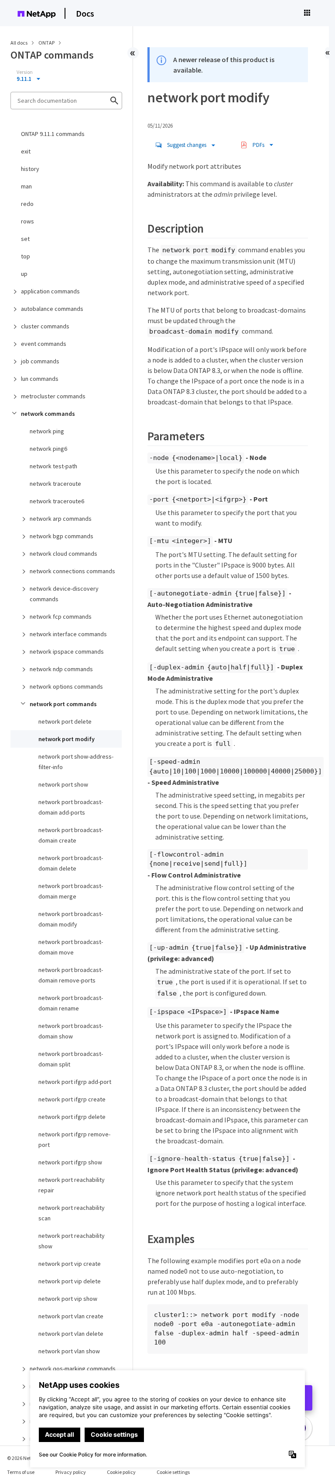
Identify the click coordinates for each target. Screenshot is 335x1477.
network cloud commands (63, 553)
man (26, 186)
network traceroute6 (57, 501)
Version (25, 72)
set (25, 239)
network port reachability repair (71, 1185)
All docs (18, 42)
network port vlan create (70, 1316)
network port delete (65, 721)
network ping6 (48, 449)
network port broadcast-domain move (70, 947)
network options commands (66, 686)
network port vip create (69, 1264)
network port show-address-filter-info (75, 761)
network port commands (63, 704)
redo (27, 204)
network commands (48, 414)
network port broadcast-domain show (70, 1031)
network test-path (53, 466)
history (30, 169)
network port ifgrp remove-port (74, 1139)
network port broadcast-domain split (70, 1059)
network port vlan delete (70, 1334)
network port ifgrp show (70, 1162)
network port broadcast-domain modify (70, 919)
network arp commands (61, 519)
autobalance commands (52, 309)
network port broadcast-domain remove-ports (70, 975)
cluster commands (45, 326)
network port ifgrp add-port (74, 1082)
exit (26, 151)
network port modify (66, 739)
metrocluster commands (53, 396)
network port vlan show (69, 1351)
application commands (50, 291)
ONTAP (46, 42)
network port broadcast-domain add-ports (70, 807)
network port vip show (67, 1299)
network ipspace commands (67, 651)
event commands (43, 344)
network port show (63, 784)
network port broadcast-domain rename (70, 1003)
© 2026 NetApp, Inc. (28, 1458)
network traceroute (55, 484)
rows (27, 221)
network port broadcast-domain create (70, 835)
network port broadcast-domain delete (70, 863)
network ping (47, 431)
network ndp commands (61, 669)
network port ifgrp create (72, 1099)
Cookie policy (121, 1472)
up (24, 274)
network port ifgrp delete (72, 1117)
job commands (40, 361)
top (25, 256)
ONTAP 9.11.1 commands (53, 134)
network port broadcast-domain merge (70, 891)
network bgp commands (61, 536)
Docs (85, 13)
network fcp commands (61, 616)
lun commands (39, 379)
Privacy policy (70, 1472)
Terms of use (20, 1472)
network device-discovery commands (64, 594)
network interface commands (68, 634)
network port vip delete (69, 1281)
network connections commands (72, 571)
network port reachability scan (71, 1213)
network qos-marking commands (73, 1368)
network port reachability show (71, 1241)
